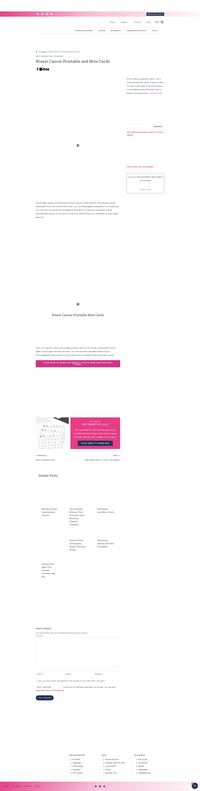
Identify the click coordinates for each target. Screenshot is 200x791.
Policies (16, 786)
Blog (37, 786)
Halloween (143, 769)
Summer (101, 30)
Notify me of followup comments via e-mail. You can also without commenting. (76, 689)
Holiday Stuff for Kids (115, 763)
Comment (40, 636)
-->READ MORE (155, 93)
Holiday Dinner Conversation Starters (49, 512)
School (108, 769)
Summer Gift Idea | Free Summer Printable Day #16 (49, 570)
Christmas (142, 763)
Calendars (77, 763)
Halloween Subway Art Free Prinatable (105, 543)
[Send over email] (44, 70)
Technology (77, 766)
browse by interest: (84, 30)
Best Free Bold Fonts (45, 458)
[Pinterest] (42, 14)
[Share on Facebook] (37, 70)
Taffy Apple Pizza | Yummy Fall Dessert (102, 458)
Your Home (77, 773)
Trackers (76, 769)
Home (112, 22)
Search (158, 126)
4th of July (143, 759)
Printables (58, 56)
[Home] (36, 52)
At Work (76, 759)
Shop (148, 22)
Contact (137, 22)
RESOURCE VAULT (155, 14)
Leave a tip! (145, 189)
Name (40, 674)
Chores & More (112, 759)
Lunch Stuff (110, 766)
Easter (141, 766)
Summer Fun (111, 773)
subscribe (40, 690)
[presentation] (50, 492)
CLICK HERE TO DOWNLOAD (95, 443)
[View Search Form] (162, 22)
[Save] (78, 147)
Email (69, 674)
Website (98, 674)
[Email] (51, 14)
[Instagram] (47, 14)
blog (38, 56)
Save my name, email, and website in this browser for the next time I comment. (71, 681)
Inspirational (47, 56)
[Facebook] (38, 14)
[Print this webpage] (47, 70)
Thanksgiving (144, 773)
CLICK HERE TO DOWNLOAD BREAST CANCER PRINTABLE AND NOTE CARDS (78, 363)
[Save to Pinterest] (40, 69)
